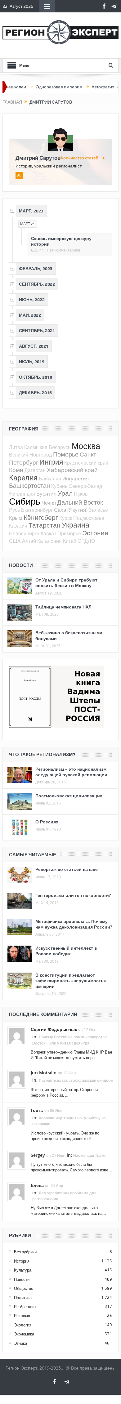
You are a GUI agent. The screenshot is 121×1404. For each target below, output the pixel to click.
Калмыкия (35, 447)
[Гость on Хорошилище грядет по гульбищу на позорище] (17, 1116)
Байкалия (50, 478)
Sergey (38, 1155)
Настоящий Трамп (89, 1155)
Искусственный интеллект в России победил (66, 950)
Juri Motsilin (43, 1073)
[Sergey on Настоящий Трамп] (17, 1159)
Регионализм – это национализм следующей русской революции (71, 772)
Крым (15, 517)
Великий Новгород (30, 454)
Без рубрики (25, 1252)
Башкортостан (29, 485)
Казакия (18, 525)
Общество (23, 1288)
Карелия (23, 478)
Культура (22, 1270)
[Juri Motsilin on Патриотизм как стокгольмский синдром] (17, 1079)
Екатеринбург (37, 509)
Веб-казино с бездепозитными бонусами (68, 635)
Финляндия (22, 493)
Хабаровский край (72, 470)
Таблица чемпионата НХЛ (63, 607)
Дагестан (35, 470)
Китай (69, 540)
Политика (23, 1297)
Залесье (98, 509)
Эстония (95, 532)
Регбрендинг (25, 1306)
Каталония (49, 540)
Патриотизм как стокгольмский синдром (76, 1080)
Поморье (65, 454)
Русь (14, 509)
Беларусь (59, 447)
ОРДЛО (86, 540)
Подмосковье (88, 518)
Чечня (49, 502)
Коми (16, 470)
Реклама (22, 1315)
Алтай (29, 540)
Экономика (24, 1334)
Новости (21, 1279)
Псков (81, 493)
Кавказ (48, 533)
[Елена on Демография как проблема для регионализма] (17, 1191)
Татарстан (44, 525)
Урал (65, 493)
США (15, 540)
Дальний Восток (80, 502)
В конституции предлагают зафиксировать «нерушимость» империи (70, 980)
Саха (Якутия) (70, 509)
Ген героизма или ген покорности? (73, 895)
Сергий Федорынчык (54, 1029)
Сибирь (24, 501)
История (21, 1261)
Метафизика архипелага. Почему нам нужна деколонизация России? (73, 924)
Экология (22, 1325)
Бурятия (46, 493)
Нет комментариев (63, 250)
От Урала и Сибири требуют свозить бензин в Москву (66, 582)
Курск (65, 518)
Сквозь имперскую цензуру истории (61, 241)
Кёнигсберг (41, 517)
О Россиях (46, 822)
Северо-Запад (85, 486)
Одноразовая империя (48, 86)
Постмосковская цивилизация (68, 796)
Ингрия (51, 462)
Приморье (69, 533)
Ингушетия (75, 478)
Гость (37, 1110)
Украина (75, 525)
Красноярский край (86, 462)
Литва (16, 447)
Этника (20, 1343)
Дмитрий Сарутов (38, 157)
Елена (37, 1185)
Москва (86, 446)
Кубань (59, 486)
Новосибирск (24, 533)
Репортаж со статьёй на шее (66, 869)
